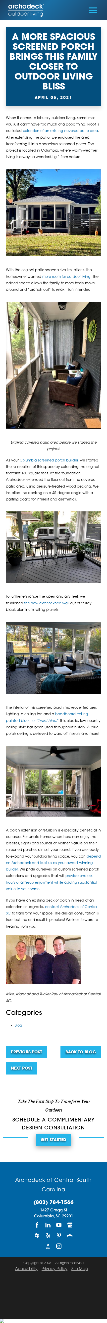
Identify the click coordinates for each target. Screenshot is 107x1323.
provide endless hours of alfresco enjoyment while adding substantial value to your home (51, 882)
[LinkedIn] (48, 1225)
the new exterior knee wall (46, 603)
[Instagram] (59, 1246)
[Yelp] (48, 1235)
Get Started (53, 1140)
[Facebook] (37, 1225)
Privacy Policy (54, 1269)
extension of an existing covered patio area (60, 131)
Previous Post (26, 1052)
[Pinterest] (59, 1235)
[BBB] (48, 1246)
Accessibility (26, 1269)
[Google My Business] (69, 1225)
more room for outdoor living (66, 277)
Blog (18, 1026)
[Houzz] (37, 1235)
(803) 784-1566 (53, 1202)
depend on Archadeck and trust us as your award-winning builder (53, 863)
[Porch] (69, 1235)
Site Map (79, 1269)
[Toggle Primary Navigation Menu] (93, 10)
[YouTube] (59, 1225)
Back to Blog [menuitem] (80, 1052)
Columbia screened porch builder (49, 460)
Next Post (21, 1069)
